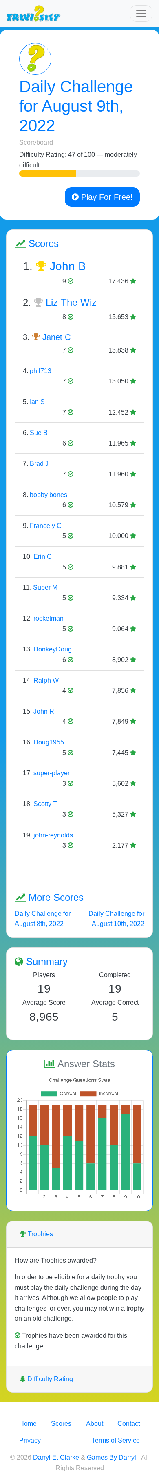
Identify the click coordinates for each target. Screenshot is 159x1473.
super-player (51, 773)
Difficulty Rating (49, 1379)
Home (28, 1423)
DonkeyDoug (52, 649)
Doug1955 (48, 742)
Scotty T (45, 803)
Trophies (39, 1234)
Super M (45, 587)
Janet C (56, 337)
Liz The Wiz (71, 302)
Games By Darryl (111, 1457)
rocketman (48, 618)
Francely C (46, 525)
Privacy (30, 1440)
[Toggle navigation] (141, 13)
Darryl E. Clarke (56, 1457)
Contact (128, 1423)
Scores (61, 1423)
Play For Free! (106, 197)
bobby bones (48, 494)
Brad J (39, 463)
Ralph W (46, 680)
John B (68, 266)
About (94, 1423)
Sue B (39, 432)
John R (43, 711)
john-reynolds (53, 835)
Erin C (42, 556)
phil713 (40, 371)
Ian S (37, 401)
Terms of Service (116, 1440)
